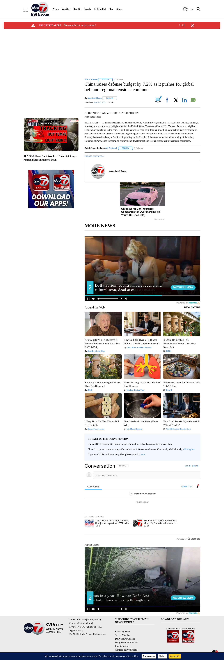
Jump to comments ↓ (94, 156)
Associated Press (94, 98)
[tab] (93, 486)
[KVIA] (40, 9)
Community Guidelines (80, 623)
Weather (66, 9)
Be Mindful (100, 9)
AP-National (111, 148)
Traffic (77, 9)
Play (111, 9)
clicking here (189, 449)
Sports (87, 9)
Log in (187, 466)
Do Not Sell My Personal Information (87, 634)
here (143, 454)
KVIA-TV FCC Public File (82, 626)
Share (119, 9)
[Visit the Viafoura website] (193, 538)
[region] (142, 502)
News (56, 9)
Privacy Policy (94, 619)
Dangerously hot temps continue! (80, 25)
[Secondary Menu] (28, 9)
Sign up (195, 466)
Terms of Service (77, 619)
